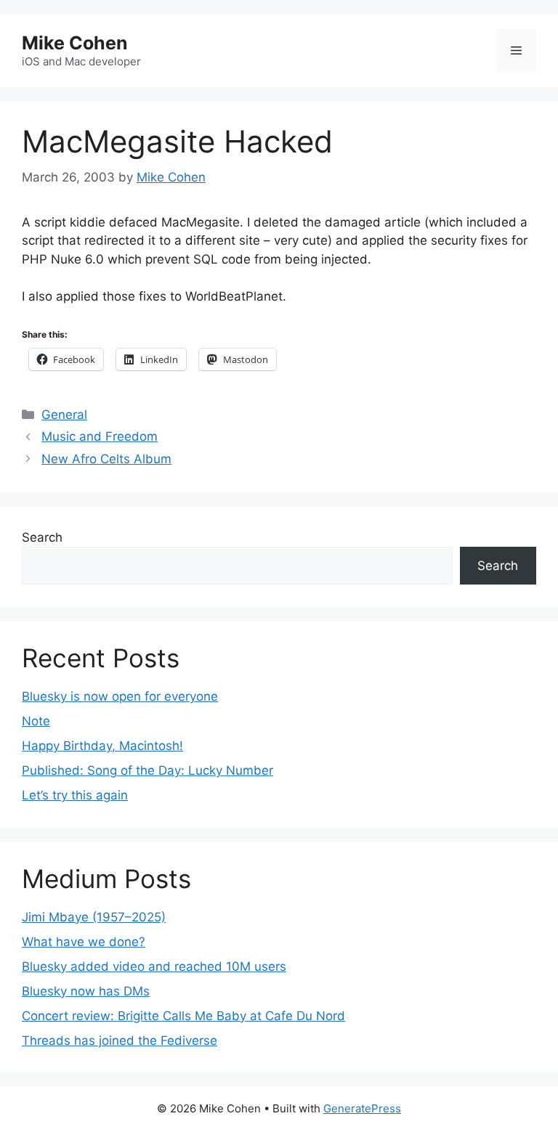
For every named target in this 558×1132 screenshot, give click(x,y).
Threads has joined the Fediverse (119, 1040)
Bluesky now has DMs (86, 991)
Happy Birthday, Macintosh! (102, 745)
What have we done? (83, 941)
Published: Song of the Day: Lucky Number (147, 770)
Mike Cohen (75, 43)
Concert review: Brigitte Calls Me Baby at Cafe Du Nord (183, 1016)
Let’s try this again (75, 795)
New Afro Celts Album (106, 459)
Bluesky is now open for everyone (120, 696)
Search (42, 537)
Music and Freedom (99, 436)
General (64, 414)
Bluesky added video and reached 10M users (154, 966)
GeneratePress (362, 1108)
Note (36, 721)
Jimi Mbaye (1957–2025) (94, 917)
